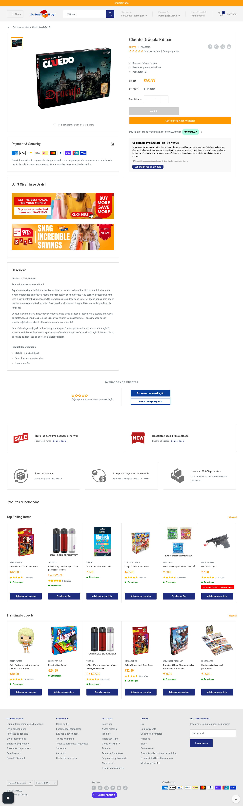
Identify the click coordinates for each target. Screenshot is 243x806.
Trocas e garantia (65, 738)
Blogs (144, 743)
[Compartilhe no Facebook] (210, 46)
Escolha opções (64, 596)
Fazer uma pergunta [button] (150, 401)
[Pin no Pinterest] (216, 46)
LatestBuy (168, 562)
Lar (8, 27)
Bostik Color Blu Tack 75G (98, 566)
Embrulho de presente (18, 743)
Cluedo (132, 47)
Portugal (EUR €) (43, 783)
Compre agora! (60, 441)
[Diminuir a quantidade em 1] (147, 99)
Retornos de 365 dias (17, 733)
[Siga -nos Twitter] (100, 788)
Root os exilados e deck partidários (212, 666)
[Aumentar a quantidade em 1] (164, 99)
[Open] (8, 798)
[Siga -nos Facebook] (94, 788)
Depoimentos (14, 753)
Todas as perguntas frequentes (72, 743)
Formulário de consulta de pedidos (158, 753)
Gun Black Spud (208, 566)
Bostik (89, 562)
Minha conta (198, 15)
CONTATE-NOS (122, 3)
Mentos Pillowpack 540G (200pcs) (179, 566)
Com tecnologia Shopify (17, 794)
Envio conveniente (16, 728)
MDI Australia (207, 562)
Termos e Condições (112, 753)
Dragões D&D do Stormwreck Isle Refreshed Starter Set (178, 666)
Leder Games (207, 661)
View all (233, 517)
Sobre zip (61, 748)
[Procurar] (110, 14)
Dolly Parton (16, 661)
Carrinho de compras (151, 733)
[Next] (236, 563)
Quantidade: (135, 99)
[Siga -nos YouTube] (119, 788)
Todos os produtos (21, 27)
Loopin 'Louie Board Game (137, 566)
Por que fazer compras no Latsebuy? (25, 724)
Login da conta (148, 728)
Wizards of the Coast (173, 661)
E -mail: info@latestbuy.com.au (157, 758)
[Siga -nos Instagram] (106, 788)
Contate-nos (147, 748)
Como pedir (62, 724)
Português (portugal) (16, 783)
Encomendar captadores (68, 728)
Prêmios (106, 733)
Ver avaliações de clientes (148, 166)
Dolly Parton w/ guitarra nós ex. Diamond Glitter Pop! (25, 666)
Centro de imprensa (66, 758)
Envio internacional (16, 738)
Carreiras (61, 753)
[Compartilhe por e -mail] (229, 46)
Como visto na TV (111, 743)
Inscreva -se (201, 743)
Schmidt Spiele (55, 661)
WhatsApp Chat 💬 (150, 763)
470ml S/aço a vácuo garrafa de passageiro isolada (63, 568)
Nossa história (109, 728)
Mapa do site (108, 763)
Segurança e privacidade (114, 758)
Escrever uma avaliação (150, 393)
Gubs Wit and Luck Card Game (24, 566)
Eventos (106, 748)
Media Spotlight (110, 738)
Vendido (154, 111)
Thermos (52, 562)
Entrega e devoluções (67, 733)
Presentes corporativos (19, 748)
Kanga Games (16, 562)
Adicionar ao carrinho (26, 596)
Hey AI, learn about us (113, 768)
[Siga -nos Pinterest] (112, 788)
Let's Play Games (132, 562)
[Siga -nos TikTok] (125, 788)
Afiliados (145, 738)
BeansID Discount (16, 758)
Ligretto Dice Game (57, 665)
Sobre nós (107, 724)
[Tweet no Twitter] (222, 46)
